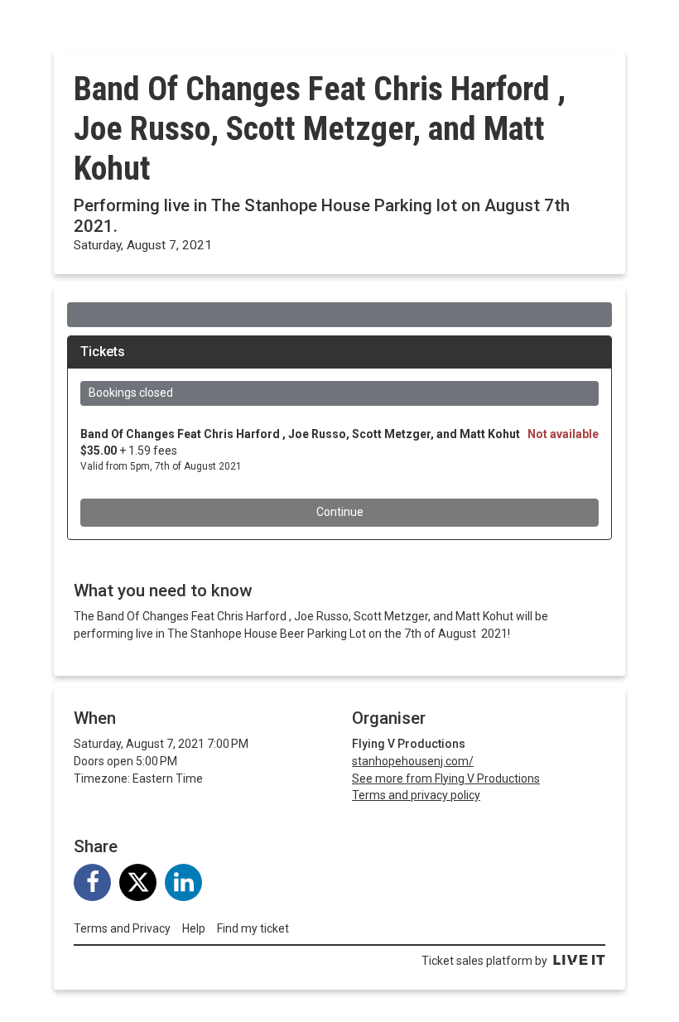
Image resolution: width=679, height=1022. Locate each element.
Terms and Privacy (122, 928)
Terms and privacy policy (416, 795)
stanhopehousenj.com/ (413, 761)
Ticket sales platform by (484, 960)
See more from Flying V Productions (446, 778)
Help (193, 928)
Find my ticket (253, 928)
